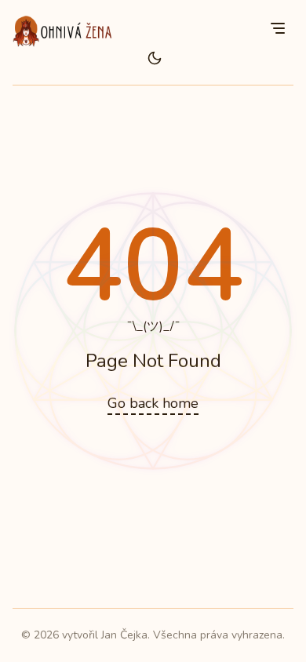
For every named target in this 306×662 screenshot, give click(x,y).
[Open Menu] (277, 28)
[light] (154, 58)
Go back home (153, 403)
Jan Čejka (124, 634)
